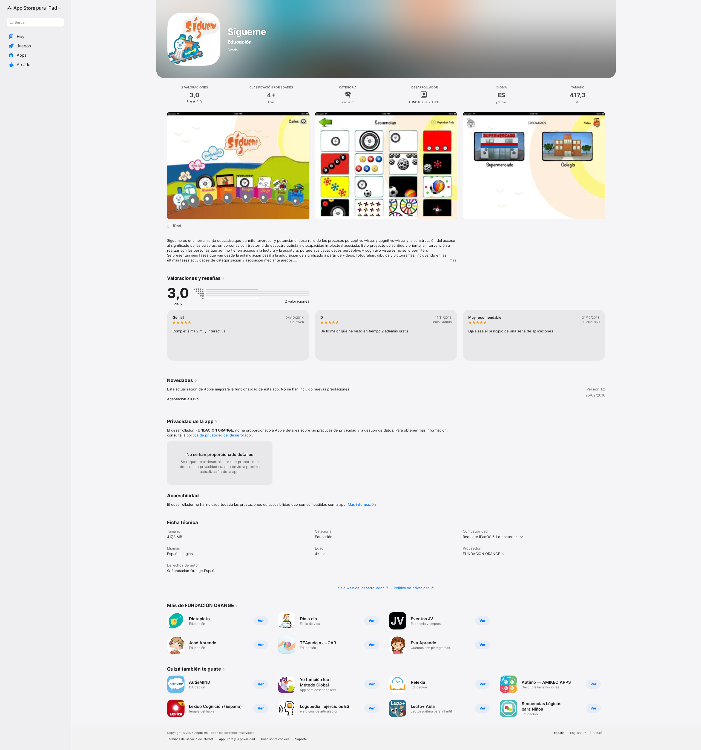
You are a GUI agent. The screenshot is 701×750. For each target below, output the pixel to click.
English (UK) (579, 732)
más (452, 260)
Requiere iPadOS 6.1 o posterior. (490, 537)
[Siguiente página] (610, 165)
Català (597, 732)
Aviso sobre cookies (275, 739)
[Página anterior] (161, 165)
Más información (362, 504)
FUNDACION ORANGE (481, 553)
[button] (35, 37)
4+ (317, 553)
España (559, 732)
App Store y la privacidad (237, 739)
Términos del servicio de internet (190, 739)
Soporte (301, 739)
